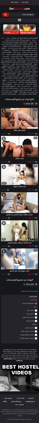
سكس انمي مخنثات (19, 84)
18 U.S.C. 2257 (19, 405)
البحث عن (34, 300)
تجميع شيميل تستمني (8, 94)
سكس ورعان (30, 321)
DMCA (5, 401)
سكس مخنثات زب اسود (24, 86)
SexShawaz (17, 419)
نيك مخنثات (12, 80)
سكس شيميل (29, 328)
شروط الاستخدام (16, 401)
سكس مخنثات (17, 52)
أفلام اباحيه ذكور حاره (17, 56)
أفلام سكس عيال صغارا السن (28, 88)
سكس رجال (30, 310)
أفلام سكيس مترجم (13, 76)
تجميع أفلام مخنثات (28, 303)
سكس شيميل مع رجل (27, 335)
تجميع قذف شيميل (23, 74)
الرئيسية (31, 398)
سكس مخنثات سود (10, 60)
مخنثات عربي (33, 42)
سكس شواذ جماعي (28, 317)
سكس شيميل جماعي (27, 331)
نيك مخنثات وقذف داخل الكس (23, 70)
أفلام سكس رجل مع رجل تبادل (17, 48)
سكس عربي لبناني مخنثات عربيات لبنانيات (17, 40)
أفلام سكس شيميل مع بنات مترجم (25, 38)
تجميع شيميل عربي (8, 86)
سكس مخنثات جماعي (17, 58)
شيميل (34, 324)
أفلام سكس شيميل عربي (27, 94)
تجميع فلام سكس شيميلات (29, 68)
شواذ (35, 307)
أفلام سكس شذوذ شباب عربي (22, 90)
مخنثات (8, 38)
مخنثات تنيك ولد (12, 82)
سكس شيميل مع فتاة (27, 338)
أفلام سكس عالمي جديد (14, 72)
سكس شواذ (30, 314)
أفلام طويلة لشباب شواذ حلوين (22, 64)
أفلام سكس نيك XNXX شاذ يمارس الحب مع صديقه (19, 92)
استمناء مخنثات (6, 90)
